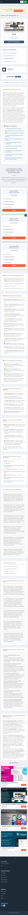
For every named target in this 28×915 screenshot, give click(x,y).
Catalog (2, 884)
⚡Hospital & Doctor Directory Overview (13, 128)
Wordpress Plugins (4, 5)
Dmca (2, 898)
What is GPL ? (4, 891)
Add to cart (14, 38)
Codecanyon (10, 5)
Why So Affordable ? (14, 41)
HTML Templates (4, 881)
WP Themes (3, 875)
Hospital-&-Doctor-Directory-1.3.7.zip (18, 5)
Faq (1, 865)
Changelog (3, 893)
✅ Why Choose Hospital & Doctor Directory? (14, 133)
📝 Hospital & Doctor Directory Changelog (13, 146)
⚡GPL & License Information (11, 148)
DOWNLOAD (5, 784)
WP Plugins (3, 872)
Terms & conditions (5, 863)
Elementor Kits (4, 877)
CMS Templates (4, 879)
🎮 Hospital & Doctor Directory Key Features (14, 130)
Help (2, 895)
